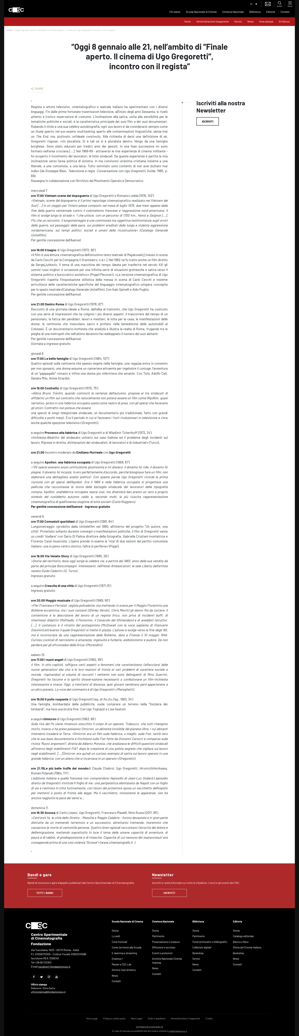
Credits (209, 1018)
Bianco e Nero (240, 941)
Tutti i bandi (44, 892)
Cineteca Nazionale (233, 11)
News (250, 21)
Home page (92, 1018)
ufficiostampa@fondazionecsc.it (48, 991)
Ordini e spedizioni (156, 1018)
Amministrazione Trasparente (185, 1018)
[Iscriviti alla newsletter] (267, 3)
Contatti (284, 11)
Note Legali (136, 1018)
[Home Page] (16, 10)
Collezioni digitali (201, 947)
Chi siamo (174, 11)
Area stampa (266, 21)
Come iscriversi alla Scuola (126, 947)
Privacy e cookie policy (114, 1018)
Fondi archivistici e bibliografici (209, 941)
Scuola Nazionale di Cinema (201, 11)
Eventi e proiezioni (162, 953)
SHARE (38, 88)
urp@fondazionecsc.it (178, 1031)
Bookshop (197, 953)
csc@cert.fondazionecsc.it (54, 966)
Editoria (270, 11)
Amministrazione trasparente (212, 21)
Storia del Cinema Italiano (247, 947)
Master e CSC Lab (121, 964)
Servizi (238, 21)
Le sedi (116, 936)
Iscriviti (207, 121)
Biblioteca (255, 11)
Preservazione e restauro (166, 941)
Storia (115, 930)
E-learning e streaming (124, 953)
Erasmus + (117, 958)
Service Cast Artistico (124, 969)
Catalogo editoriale (243, 936)
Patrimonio (158, 936)
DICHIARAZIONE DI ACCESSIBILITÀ (149, 1027)
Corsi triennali (119, 941)
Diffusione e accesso (163, 947)
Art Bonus (284, 21)
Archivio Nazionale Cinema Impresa (167, 960)
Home (187, 21)
